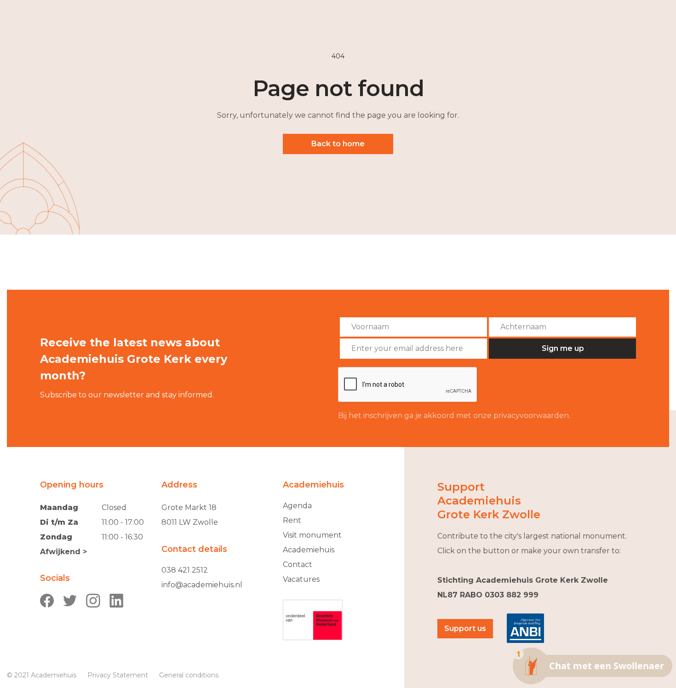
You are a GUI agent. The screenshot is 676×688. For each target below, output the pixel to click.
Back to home (338, 143)
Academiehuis (308, 549)
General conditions (188, 675)
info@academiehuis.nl (201, 584)
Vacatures (301, 579)
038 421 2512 (184, 570)
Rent (292, 520)
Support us (465, 628)
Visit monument (312, 535)
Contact (297, 564)
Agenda (297, 505)
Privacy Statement (117, 675)
